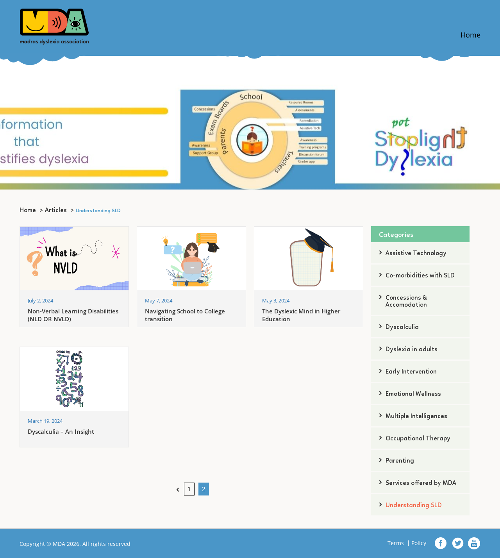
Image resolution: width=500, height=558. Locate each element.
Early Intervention (411, 372)
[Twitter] (457, 543)
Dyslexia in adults (412, 350)
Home (470, 34)
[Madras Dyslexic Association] (54, 25)
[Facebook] (441, 543)
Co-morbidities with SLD (420, 276)
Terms (396, 543)
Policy (418, 543)
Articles (56, 210)
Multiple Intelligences (416, 416)
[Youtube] (474, 543)
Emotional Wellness (413, 394)
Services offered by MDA (421, 483)
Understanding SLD (414, 506)
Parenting (400, 461)
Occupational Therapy (418, 439)
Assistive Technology (416, 253)
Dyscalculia (402, 327)
